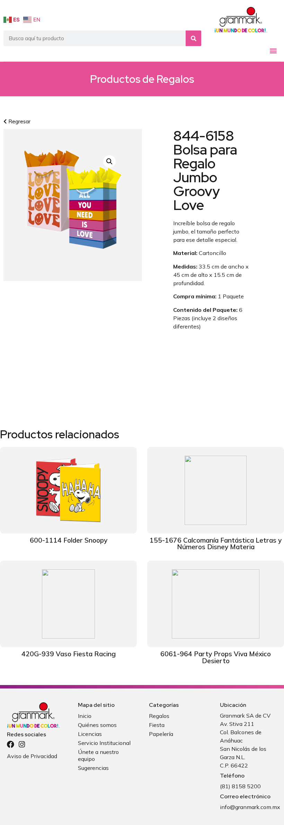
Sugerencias (93, 767)
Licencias (90, 733)
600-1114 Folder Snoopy (68, 540)
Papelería (161, 733)
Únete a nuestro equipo (98, 755)
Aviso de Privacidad (32, 756)
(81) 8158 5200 (240, 786)
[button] (273, 50)
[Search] (193, 38)
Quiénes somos (97, 724)
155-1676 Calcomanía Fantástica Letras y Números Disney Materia (216, 543)
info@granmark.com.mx (250, 807)
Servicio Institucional (104, 742)
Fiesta (157, 724)
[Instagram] (21, 744)
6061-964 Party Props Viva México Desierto (215, 657)
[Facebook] (10, 744)
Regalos (175, 79)
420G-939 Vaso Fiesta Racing (68, 654)
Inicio (84, 715)
